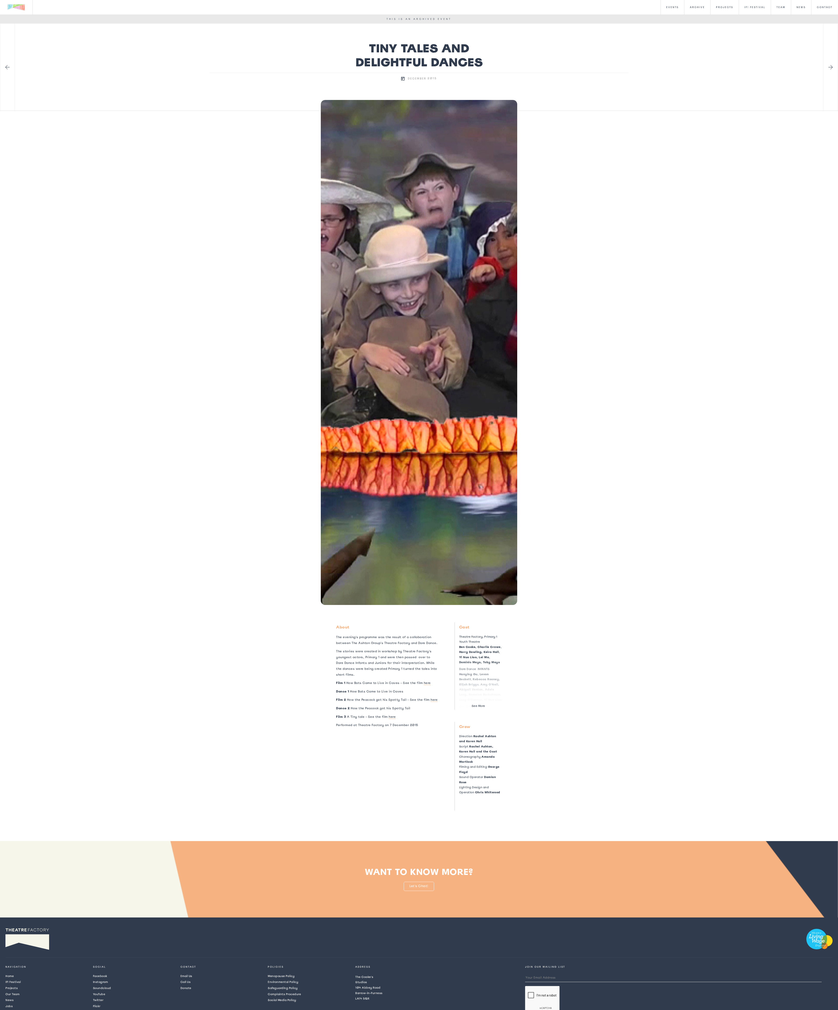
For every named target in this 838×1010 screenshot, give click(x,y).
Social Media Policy (282, 1000)
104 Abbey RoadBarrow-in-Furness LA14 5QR (369, 987)
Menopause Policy (281, 976)
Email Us (186, 976)
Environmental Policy (283, 982)
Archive (697, 7)
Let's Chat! (419, 886)
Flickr (97, 1006)
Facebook (100, 976)
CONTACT (825, 7)
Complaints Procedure (284, 994)
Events (672, 7)
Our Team (12, 994)
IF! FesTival (754, 7)
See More (478, 706)
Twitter (98, 1000)
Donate (185, 988)
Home (9, 976)
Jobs (9, 1006)
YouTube (99, 994)
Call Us (185, 982)
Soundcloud (102, 988)
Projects (724, 7)
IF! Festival (13, 982)
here (427, 683)
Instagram (100, 982)
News (801, 7)
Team (780, 7)
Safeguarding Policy (283, 988)
